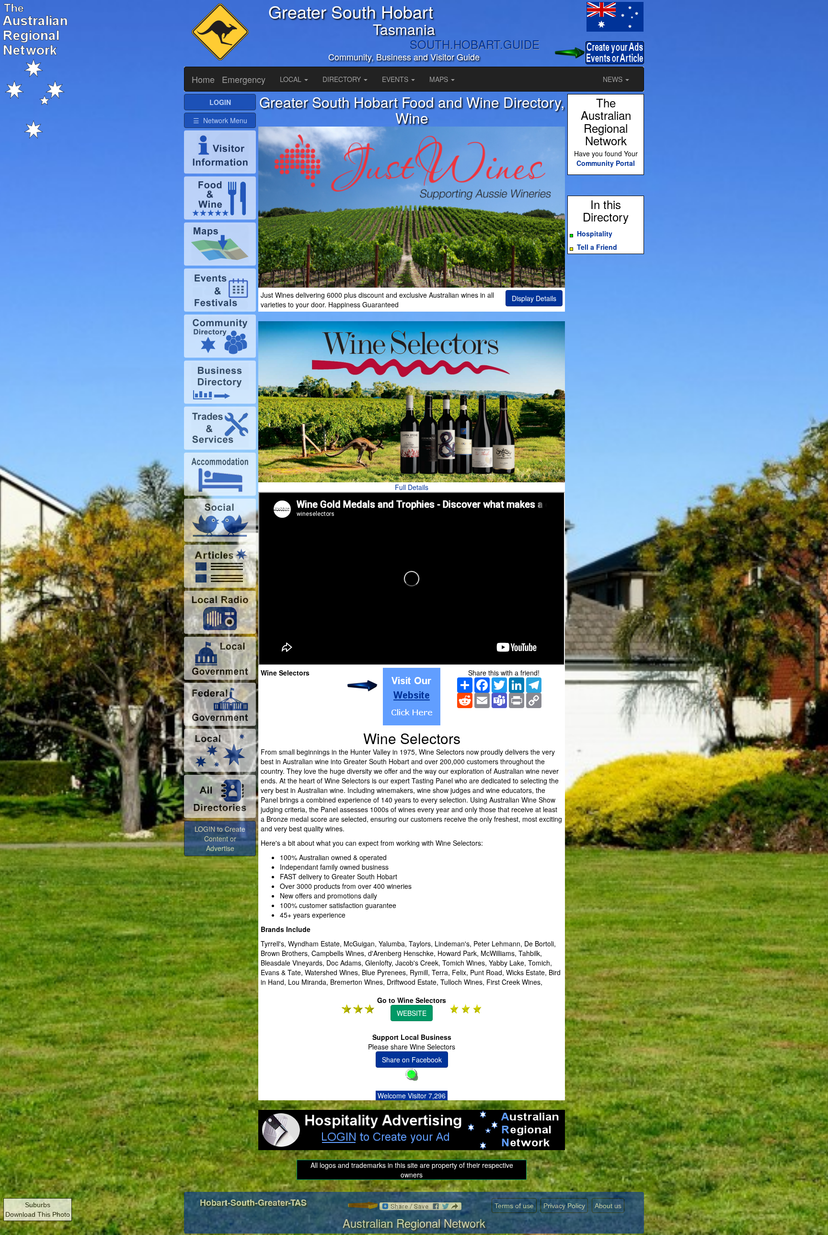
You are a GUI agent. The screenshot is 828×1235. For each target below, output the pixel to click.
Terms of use (514, 1206)
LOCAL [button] (291, 79)
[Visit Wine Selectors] (411, 696)
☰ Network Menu (220, 120)
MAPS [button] (439, 79)
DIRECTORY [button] (342, 79)
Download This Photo (37, 1214)
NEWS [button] (613, 79)
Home (203, 79)
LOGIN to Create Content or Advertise (220, 838)
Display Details (534, 298)
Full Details (411, 487)
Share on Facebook (412, 1059)
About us (608, 1206)
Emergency (243, 79)
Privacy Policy (564, 1206)
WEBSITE (411, 1013)
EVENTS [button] (396, 79)
